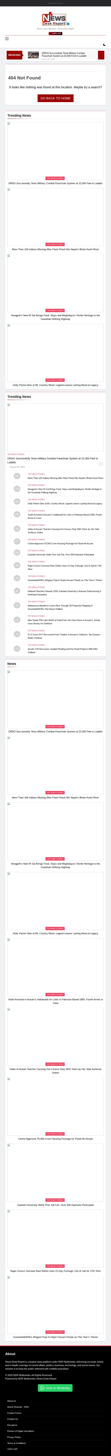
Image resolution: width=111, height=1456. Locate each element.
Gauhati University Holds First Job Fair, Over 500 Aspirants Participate (61, 554)
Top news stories (55, 178)
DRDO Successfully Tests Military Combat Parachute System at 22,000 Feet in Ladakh (64, 54)
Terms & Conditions (16, 1443)
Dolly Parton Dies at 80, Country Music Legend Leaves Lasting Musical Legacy (55, 385)
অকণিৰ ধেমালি (12, 1449)
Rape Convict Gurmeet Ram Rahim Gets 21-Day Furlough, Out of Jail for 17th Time (55, 1271)
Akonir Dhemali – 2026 (18, 1407)
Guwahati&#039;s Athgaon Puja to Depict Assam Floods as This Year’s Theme (65, 580)
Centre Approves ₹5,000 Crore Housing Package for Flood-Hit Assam (60, 543)
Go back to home (55, 98)
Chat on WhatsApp (58, 1388)
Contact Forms (55, 3)
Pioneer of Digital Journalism (20, 1431)
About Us (11, 1401)
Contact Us (12, 1419)
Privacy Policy (14, 1437)
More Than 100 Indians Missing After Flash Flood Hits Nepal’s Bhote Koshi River (55, 249)
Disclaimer (12, 1425)
